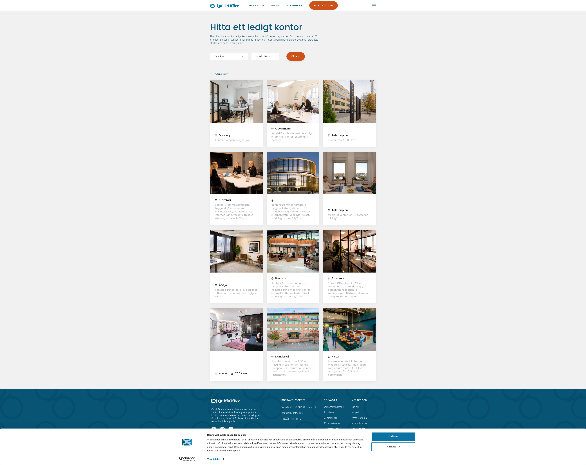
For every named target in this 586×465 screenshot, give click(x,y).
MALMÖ (275, 5)
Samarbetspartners (334, 407)
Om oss (355, 407)
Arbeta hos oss (359, 423)
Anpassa (391, 446)
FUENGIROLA (294, 5)
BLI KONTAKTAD (323, 5)
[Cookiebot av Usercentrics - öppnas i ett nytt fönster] (187, 459)
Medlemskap (330, 418)
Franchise (329, 412)
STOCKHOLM (256, 5)
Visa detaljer (214, 459)
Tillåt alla (393, 436)
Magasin (355, 412)
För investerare (332, 423)
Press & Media (359, 418)
